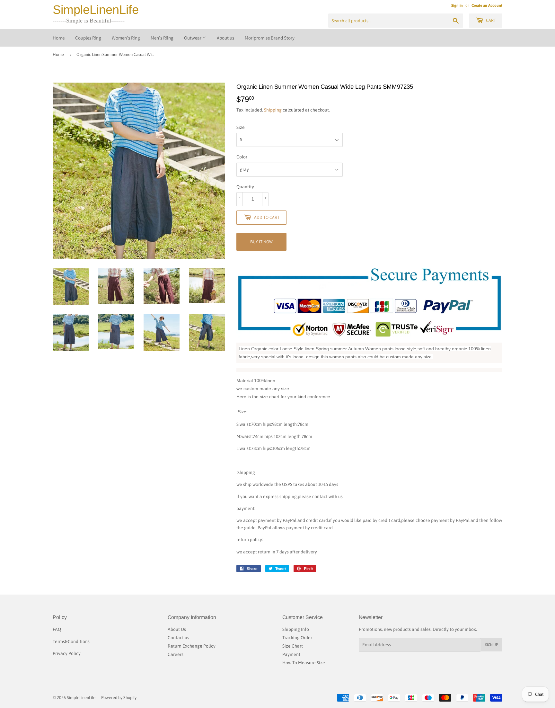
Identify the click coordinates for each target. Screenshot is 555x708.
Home (59, 38)
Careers (175, 654)
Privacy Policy (67, 653)
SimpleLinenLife (96, 9)
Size (240, 127)
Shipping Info (295, 629)
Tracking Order (297, 637)
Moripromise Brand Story (270, 38)
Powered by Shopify (119, 697)
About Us (177, 629)
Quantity (245, 186)
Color (241, 156)
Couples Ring (88, 38)
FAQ (57, 629)
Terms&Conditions (71, 641)
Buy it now (261, 242)
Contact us (178, 637)
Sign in (457, 5)
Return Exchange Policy (192, 646)
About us (225, 38)
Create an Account (486, 5)
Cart (490, 20)
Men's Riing (162, 38)
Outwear (193, 38)
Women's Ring (126, 38)
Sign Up (491, 644)
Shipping (273, 109)
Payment (291, 654)
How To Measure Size (303, 662)
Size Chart (292, 646)
